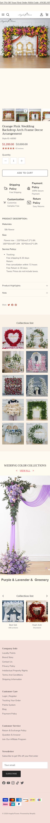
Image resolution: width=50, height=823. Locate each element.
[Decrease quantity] (5, 160)
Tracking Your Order (11, 700)
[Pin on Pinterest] (16, 305)
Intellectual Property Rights (15, 670)
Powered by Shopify (27, 813)
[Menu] (3, 15)
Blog (4, 709)
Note (4, 292)
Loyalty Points (8, 653)
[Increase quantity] (21, 160)
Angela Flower (13, 813)
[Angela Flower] (25, 15)
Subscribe (11, 774)
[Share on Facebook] (12, 305)
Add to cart (25, 173)
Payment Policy (9, 713)
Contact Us (7, 661)
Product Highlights (11, 285)
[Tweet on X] (9, 305)
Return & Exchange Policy (14, 730)
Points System (9, 705)
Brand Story (7, 657)
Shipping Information (12, 679)
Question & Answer (11, 734)
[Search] (9, 15)
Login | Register (9, 696)
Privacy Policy (8, 666)
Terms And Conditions (12, 674)
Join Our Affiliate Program (14, 739)
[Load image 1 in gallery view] (25, 43)
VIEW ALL (25, 471)
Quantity (6, 154)
